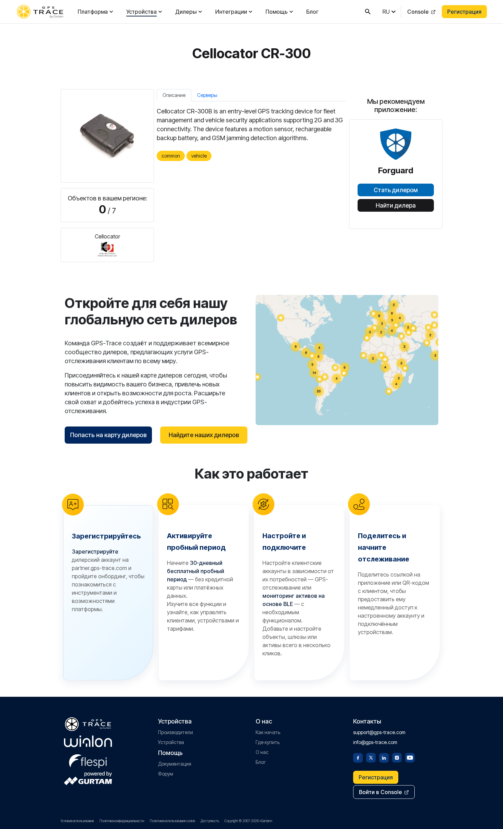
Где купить (268, 742)
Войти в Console (380, 792)
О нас (262, 752)
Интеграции (231, 11)
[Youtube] (410, 757)
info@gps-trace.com (375, 742)
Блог (312, 11)
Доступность (210, 821)
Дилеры (186, 11)
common (171, 156)
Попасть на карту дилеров (108, 434)
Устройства (141, 11)
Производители (175, 732)
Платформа (93, 11)
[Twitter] (371, 757)
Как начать (268, 732)
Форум (165, 774)
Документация (174, 764)
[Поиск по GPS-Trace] (368, 11)
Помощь (277, 11)
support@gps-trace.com (379, 732)
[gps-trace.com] (40, 11)
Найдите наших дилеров (204, 434)
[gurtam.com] (88, 741)
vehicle (199, 156)
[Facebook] (358, 757)
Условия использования (77, 821)
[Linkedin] (384, 757)
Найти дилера (396, 205)
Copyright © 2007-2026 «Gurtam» (248, 821)
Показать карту (347, 359)
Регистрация (464, 11)
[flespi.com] (88, 760)
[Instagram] (397, 757)
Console (418, 11)
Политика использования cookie (172, 821)
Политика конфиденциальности (121, 821)
